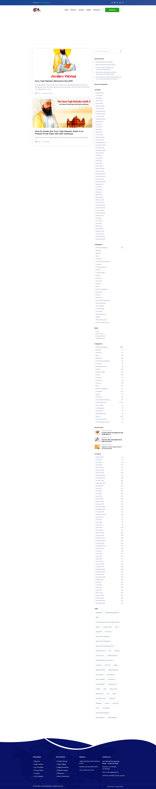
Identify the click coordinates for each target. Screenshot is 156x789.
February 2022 (100, 231)
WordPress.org (100, 338)
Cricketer (98, 264)
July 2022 (99, 218)
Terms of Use (110, 786)
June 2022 (99, 220)
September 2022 (100, 213)
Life (108, 693)
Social (97, 708)
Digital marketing (62, 767)
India (105, 689)
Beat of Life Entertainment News (105, 646)
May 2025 (99, 129)
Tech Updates (100, 306)
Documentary (99, 674)
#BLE (97, 617)
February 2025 (100, 137)
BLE (110, 650)
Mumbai (98, 283)
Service (107, 703)
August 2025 (99, 121)
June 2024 (99, 158)
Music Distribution (63, 776)
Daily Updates (38, 764)
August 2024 (99, 153)
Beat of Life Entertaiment (103, 636)
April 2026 (99, 100)
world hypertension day (103, 322)
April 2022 (99, 226)
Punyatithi (99, 292)
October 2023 (100, 179)
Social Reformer (100, 717)
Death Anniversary (112, 655)
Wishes (98, 317)
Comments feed (100, 336)
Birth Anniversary (100, 650)
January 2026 (100, 108)
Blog (97, 256)
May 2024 (99, 160)
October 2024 (100, 147)
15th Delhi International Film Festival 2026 (107, 622)
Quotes (98, 294)
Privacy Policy (38, 770)
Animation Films (107, 627)
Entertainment (110, 674)
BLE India (98, 253)
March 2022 (99, 228)
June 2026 (99, 95)
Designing (98, 665)
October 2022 (100, 210)
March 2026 (99, 103)
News (97, 286)
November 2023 (100, 176)
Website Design (62, 770)
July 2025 (99, 124)
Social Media (106, 708)
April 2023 (99, 194)
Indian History (100, 693)
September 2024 (100, 150)
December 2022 (100, 205)
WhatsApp (112, 10)
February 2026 (100, 106)
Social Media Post (101, 303)
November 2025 (100, 113)
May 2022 (99, 223)
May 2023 (99, 192)
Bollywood (99, 258)
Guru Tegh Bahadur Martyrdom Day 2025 (54, 81)
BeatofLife (99, 631)
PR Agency (99, 703)
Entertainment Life (101, 267)
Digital (115, 665)
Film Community (100, 679)
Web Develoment (101, 314)
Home (66, 10)
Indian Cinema (113, 689)
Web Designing (112, 717)
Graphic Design (100, 272)
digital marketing (113, 670)
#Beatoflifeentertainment (112, 612)
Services (81, 10)
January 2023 (100, 202)
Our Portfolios (38, 767)
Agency (98, 627)
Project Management (102, 289)
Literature (99, 278)
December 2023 (100, 173)
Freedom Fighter (100, 684)
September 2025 (100, 119)
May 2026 (99, 98)
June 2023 (99, 189)
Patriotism (112, 698)
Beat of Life (108, 631)
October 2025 (100, 116)
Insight (88, 10)
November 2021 (100, 239)
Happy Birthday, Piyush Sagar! (104, 62)
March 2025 (99, 134)
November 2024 (100, 145)
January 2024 (100, 171)
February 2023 (100, 200)
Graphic (98, 689)
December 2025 (100, 111)
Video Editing (61, 764)
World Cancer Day (101, 319)
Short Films (116, 703)
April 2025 (99, 132)
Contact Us (96, 10)
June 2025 (99, 127)
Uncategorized (100, 308)
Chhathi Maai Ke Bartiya (103, 261)
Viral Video (99, 311)
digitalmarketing (100, 670)
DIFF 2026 (107, 665)
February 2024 (100, 168)
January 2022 (100, 233)
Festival (98, 270)
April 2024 (99, 163)
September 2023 (100, 181)
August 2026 (99, 93)
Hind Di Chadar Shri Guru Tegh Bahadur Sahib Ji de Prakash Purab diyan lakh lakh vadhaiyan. (59, 132)
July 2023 (99, 187)
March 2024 (99, 166)
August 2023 (99, 184)
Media (114, 693)
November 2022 (100, 207)
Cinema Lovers (100, 655)
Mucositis (99, 281)
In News (37, 773)
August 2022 (99, 215)
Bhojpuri (98, 250)
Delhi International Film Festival (104, 660)
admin (39, 93)
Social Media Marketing (103, 300)
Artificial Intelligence (102, 247)
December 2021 (100, 236)
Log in (97, 331)
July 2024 (99, 155)
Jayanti (98, 275)
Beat (116, 627)
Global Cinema (112, 684)
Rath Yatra (99, 297)
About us (73, 10)
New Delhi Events (101, 698)
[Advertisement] (78, 36)
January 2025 (100, 140)
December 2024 (100, 142)
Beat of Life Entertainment (103, 641)
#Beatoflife (99, 612)
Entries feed (99, 333)
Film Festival (111, 679)
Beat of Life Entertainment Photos (106, 64)
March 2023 (99, 197)
